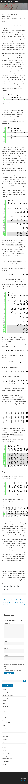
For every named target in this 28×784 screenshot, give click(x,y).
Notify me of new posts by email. (12, 670)
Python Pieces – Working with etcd (20, 601)
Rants (3, 745)
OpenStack (5, 736)
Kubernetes (5, 722)
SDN (3, 747)
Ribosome (22, 774)
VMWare (4, 764)
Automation (5, 692)
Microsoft (4, 731)
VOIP (3, 767)
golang (4, 714)
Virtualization (5, 761)
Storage (4, 750)
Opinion (4, 739)
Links (3, 725)
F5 (3, 711)
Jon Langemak (6, 18)
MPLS (3, 734)
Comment (7, 623)
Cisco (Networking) (7, 695)
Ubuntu (10, 594)
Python (4, 742)
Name (6, 641)
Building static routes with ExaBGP (7, 602)
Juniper (4, 720)
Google (4, 717)
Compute (4, 698)
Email (6, 648)
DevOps (4, 700)
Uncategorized (5, 758)
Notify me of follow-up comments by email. (14, 665)
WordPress (23, 780)
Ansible (4, 689)
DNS (3, 703)
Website (6, 655)
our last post (7, 26)
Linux (3, 728)
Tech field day (5, 753)
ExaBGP (6, 594)
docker (4, 706)
